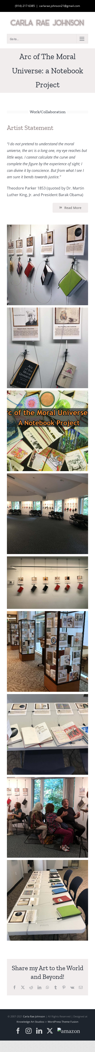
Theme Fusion (70, 1021)
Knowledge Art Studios (30, 1021)
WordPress (54, 1021)
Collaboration (53, 111)
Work (34, 111)
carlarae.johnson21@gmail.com (59, 6)
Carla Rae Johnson (34, 1016)
